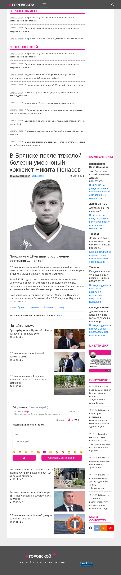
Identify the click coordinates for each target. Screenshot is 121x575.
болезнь (48, 307)
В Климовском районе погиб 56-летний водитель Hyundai (54, 85)
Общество (38, 176)
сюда (59, 315)
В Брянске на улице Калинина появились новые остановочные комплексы (99, 191)
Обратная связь (44, 562)
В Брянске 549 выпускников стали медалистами (49, 103)
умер (62, 307)
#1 (15, 412)
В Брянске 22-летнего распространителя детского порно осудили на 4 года (99, 502)
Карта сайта (27, 562)
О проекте (59, 562)
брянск (22, 307)
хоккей (35, 307)
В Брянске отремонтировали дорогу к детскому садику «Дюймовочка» (99, 481)
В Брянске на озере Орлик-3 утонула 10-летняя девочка (54, 38)
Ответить (60, 420)
